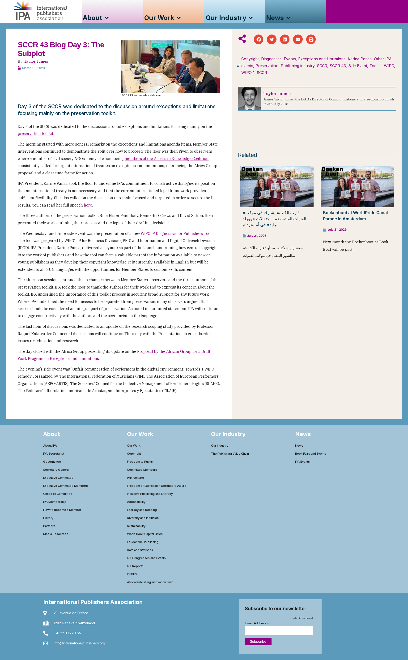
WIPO (389, 65)
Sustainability (136, 526)
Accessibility (136, 502)
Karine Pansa (360, 58)
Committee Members (142, 469)
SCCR (322, 65)
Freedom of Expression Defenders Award (156, 485)
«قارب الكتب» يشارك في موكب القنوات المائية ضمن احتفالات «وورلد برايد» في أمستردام (274, 218)
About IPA (50, 445)
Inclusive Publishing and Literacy (150, 494)
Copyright (250, 58)
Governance (52, 461)
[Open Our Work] (178, 18)
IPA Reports (135, 566)
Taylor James (36, 61)
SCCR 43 (338, 65)
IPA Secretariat (53, 453)
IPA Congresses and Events (146, 558)
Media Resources (55, 534)
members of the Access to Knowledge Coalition (166, 158)
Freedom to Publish (140, 461)
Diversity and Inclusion (143, 518)
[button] (259, 39)
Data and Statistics (140, 550)
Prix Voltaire (135, 477)
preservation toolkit (35, 133)
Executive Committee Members (65, 485)
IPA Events (302, 461)
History (48, 518)
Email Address (257, 623)
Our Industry (219, 445)
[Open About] (106, 18)
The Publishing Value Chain (230, 453)
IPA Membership (54, 502)
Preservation (266, 65)
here (88, 205)
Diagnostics (271, 58)
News (299, 445)
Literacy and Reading (142, 510)
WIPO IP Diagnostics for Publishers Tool (176, 233)
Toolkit (376, 65)
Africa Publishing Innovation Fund (150, 582)
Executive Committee (58, 477)
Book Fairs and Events (310, 453)
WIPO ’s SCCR (254, 72)
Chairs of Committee (57, 494)
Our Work (133, 445)
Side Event (357, 65)
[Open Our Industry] (250, 18)
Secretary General (56, 469)
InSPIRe (132, 574)
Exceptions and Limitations (321, 58)
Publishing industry (297, 65)
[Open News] (288, 18)
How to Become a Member (62, 510)
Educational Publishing (142, 542)
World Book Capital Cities (145, 534)
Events (290, 58)
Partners (49, 526)
